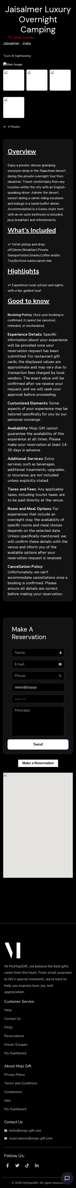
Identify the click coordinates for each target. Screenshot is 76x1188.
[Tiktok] (27, 1165)
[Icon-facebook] (7, 1165)
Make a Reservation (38, 763)
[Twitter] (17, 1165)
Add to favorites (23, 37)
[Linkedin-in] (36, 1165)
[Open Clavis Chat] (67, 1178)
